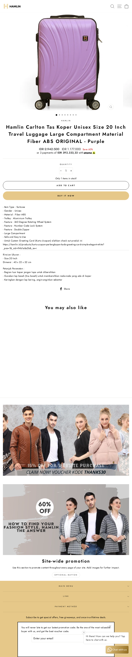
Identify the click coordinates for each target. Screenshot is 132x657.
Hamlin (66, 120)
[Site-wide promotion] (66, 519)
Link (66, 596)
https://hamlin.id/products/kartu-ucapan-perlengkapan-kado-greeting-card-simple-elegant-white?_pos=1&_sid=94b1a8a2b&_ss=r (53, 246)
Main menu (66, 586)
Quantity (66, 164)
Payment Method (66, 606)
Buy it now (66, 195)
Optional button (66, 575)
